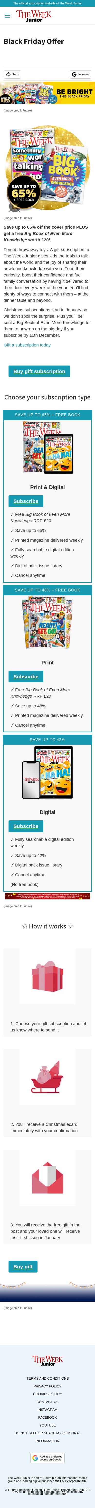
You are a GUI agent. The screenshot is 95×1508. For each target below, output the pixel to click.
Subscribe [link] (25, 501)
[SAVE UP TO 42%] (47, 772)
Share (15, 74)
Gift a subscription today (27, 345)
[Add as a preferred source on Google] (47, 1458)
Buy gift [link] (23, 1266)
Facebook (47, 1417)
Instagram (47, 1410)
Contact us (47, 1402)
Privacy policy (47, 1386)
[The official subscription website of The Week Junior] (34, 15)
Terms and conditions (48, 1378)
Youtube (47, 1425)
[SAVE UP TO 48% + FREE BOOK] (47, 623)
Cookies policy (47, 1394)
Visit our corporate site (71, 1481)
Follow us (83, 74)
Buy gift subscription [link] (39, 371)
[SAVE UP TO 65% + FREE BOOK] (47, 447)
